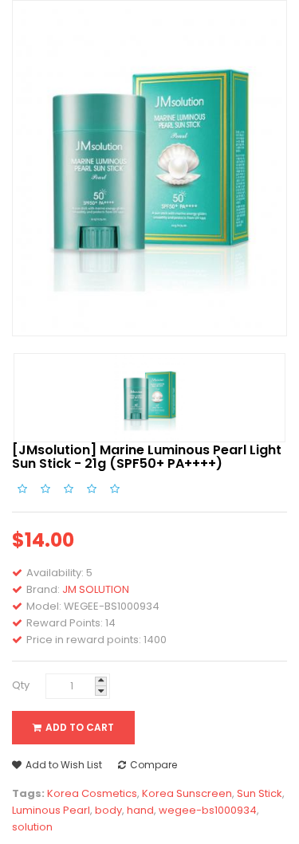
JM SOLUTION (95, 589)
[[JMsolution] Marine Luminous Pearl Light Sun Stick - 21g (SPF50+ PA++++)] (150, 397)
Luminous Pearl (51, 810)
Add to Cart (79, 727)
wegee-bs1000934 (208, 810)
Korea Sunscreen (187, 793)
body (108, 810)
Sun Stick (259, 793)
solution (32, 826)
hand (140, 810)
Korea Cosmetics (92, 793)
